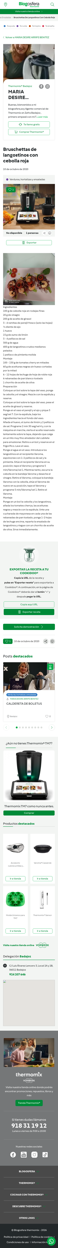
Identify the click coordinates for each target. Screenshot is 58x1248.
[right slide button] (52, 727)
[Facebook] (13, 1154)
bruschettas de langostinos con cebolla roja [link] (34, 17)
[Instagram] (34, 1154)
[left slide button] (6, 727)
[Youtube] (23, 1154)
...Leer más (42, 116)
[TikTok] (45, 1154)
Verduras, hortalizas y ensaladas (22, 694)
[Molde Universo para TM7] (15, 899)
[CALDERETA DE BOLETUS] (29, 678)
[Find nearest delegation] (5, 4)
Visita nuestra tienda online (27, 11)
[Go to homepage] (29, 5)
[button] (52, 4)
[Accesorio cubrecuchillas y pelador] (15, 847)
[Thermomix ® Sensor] (43, 899)
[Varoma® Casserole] (43, 847)
